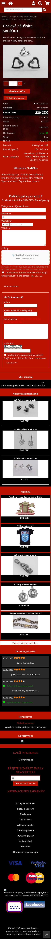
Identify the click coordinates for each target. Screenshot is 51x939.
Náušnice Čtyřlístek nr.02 (25, 429)
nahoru (46, 934)
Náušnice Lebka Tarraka (25, 400)
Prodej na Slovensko (25, 803)
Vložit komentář (13, 297)
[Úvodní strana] (10, 4)
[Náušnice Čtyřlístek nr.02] (25, 440)
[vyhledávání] (40, 4)
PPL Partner (25, 819)
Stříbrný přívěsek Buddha (25, 584)
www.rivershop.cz (29, 928)
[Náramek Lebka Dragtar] (25, 565)
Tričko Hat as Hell (25, 526)
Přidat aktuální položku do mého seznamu (21, 382)
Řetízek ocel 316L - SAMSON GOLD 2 (25, 613)
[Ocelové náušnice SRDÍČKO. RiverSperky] (25, 61)
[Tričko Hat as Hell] (25, 536)
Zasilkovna (25, 814)
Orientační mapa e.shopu (25, 852)
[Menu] (3, 3)
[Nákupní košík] (47, 4)
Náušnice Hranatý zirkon (25, 458)
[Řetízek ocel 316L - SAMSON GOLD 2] (25, 624)
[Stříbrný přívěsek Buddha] (25, 595)
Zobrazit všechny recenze (13, 708)
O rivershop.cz (26, 759)
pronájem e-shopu (22, 934)
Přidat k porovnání (25, 723)
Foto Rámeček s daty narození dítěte (25, 497)
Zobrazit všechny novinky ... (25, 643)
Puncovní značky (25, 835)
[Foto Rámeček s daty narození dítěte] (25, 507)
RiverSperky (42, 107)
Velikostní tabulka (25, 825)
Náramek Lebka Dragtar (25, 555)
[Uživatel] (33, 4)
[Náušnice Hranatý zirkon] (25, 469)
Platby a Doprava (25, 808)
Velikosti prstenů (25, 830)
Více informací (36, 276)
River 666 (25, 846)
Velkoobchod (25, 841)
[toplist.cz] (25, 741)
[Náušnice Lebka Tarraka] (25, 410)
